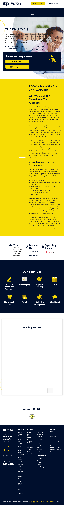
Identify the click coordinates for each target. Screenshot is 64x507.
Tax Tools (47, 10)
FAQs (38, 451)
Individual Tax (8, 10)
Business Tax (21, 10)
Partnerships (30, 453)
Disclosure (47, 501)
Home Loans (53, 436)
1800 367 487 (54, 4)
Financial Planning (54, 441)
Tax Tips (39, 445)
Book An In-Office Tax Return (21, 439)
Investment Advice (54, 443)
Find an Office (8, 457)
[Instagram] (8, 450)
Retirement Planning (55, 447)
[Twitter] (8, 446)
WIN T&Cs (41, 501)
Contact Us (40, 464)
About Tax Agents (41, 467)
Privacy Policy (32, 501)
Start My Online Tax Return (20, 445)
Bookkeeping (30, 445)
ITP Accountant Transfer (20, 493)
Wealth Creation (54, 452)
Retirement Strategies (55, 449)
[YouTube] (4, 450)
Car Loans (52, 438)
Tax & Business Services (29, 441)
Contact (32, 15)
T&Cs (37, 501)
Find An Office (38, 4)
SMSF (51, 434)
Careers (39, 462)
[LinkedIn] (12, 446)
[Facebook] (4, 446)
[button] (17, 61)
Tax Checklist (40, 432)
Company (29, 449)
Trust (28, 451)
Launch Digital (32, 502)
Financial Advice (34, 10)
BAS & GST (30, 456)
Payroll (29, 458)
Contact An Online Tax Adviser (20, 450)
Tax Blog (57, 10)
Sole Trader (30, 447)
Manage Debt (53, 445)
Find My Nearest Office (20, 434)
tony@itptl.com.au (40, 49)
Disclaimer (52, 501)
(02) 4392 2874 (39, 46)
